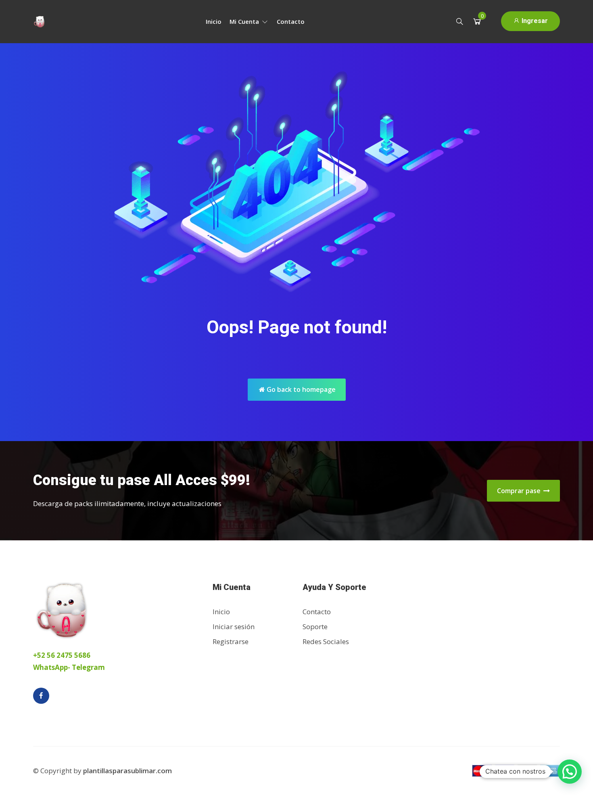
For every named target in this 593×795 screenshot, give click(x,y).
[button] (570, 771)
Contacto (291, 21)
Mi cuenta (245, 21)
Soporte (315, 626)
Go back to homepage (300, 389)
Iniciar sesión (234, 626)
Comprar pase (519, 490)
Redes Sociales (326, 641)
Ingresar (534, 21)
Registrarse (230, 641)
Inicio (213, 21)
